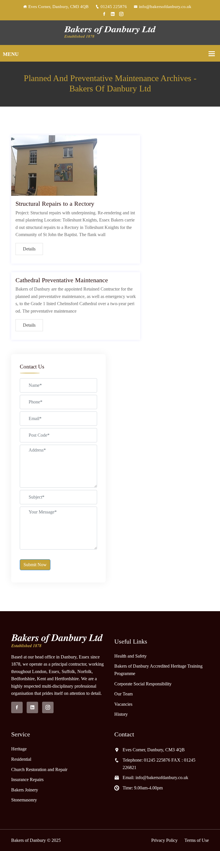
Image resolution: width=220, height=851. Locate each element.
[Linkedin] (113, 14)
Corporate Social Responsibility (143, 683)
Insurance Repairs (27, 779)
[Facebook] (104, 14)
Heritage (19, 748)
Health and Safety (130, 656)
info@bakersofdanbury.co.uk (165, 6)
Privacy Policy (164, 840)
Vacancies (123, 704)
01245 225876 (114, 6)
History (121, 714)
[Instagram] (121, 14)
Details (29, 248)
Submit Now (35, 564)
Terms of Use (196, 840)
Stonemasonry (24, 799)
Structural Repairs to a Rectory (54, 203)
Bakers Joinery (24, 789)
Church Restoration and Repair (39, 769)
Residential (21, 759)
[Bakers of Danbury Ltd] (110, 32)
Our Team (123, 693)
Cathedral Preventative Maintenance (61, 280)
